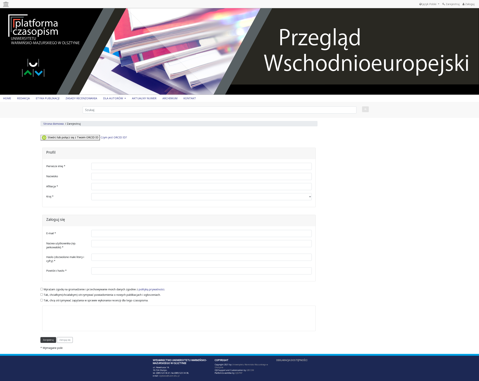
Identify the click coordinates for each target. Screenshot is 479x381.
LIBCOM (250, 370)
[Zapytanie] (365, 109)
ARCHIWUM (169, 98)
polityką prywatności (151, 289)
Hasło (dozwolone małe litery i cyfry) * (65, 259)
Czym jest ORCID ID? (114, 137)
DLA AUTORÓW (113, 98)
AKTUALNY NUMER (144, 98)
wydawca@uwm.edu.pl (169, 375)
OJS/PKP (238, 373)
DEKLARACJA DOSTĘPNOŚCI (291, 360)
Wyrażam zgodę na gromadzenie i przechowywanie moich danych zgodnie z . (104, 289)
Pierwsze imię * (55, 166)
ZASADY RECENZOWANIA (81, 98)
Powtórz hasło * (56, 270)
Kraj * (50, 196)
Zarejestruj (452, 4)
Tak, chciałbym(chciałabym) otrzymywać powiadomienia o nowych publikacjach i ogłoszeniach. (102, 294)
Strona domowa (53, 123)
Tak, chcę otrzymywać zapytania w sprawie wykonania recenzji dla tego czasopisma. (95, 300)
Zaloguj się (64, 339)
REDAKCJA (23, 98)
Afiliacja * (52, 186)
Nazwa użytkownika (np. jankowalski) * (61, 245)
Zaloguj (469, 4)
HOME (7, 98)
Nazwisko (52, 176)
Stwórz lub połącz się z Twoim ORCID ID (72, 137)
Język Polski (429, 4)
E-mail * (51, 233)
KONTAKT (189, 98)
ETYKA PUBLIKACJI (48, 98)
